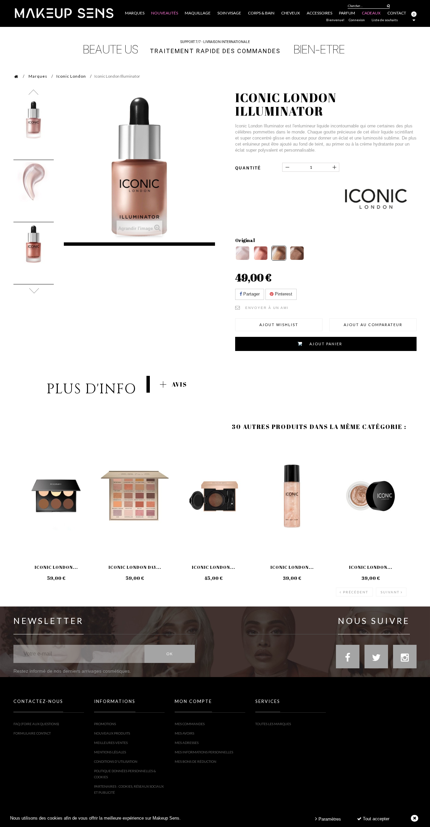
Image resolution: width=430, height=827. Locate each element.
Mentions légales (110, 752)
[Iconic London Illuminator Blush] (33, 244)
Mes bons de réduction (195, 761)
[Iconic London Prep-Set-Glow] (292, 496)
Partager (251, 294)
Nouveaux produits (112, 733)
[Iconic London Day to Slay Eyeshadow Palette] (135, 496)
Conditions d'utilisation (115, 761)
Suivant (390, 592)
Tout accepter (375, 818)
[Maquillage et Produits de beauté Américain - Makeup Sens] (63, 12)
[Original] (279, 253)
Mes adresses (187, 743)
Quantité (248, 168)
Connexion (357, 20)
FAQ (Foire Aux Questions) (36, 724)
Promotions (105, 724)
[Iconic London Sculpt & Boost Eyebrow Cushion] (213, 496)
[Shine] (242, 253)
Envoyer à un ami (267, 308)
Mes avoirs (184, 733)
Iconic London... (56, 567)
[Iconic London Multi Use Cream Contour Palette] (56, 496)
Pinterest (282, 294)
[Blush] (260, 253)
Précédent (355, 592)
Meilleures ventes (111, 743)
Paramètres (329, 819)
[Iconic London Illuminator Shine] (33, 120)
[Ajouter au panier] (26, 466)
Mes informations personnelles (204, 752)
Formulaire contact (32, 733)
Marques (38, 76)
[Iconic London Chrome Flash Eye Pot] (370, 496)
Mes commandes (190, 724)
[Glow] (297, 253)
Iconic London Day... (135, 567)
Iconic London (71, 76)
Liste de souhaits (385, 20)
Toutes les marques (273, 724)
